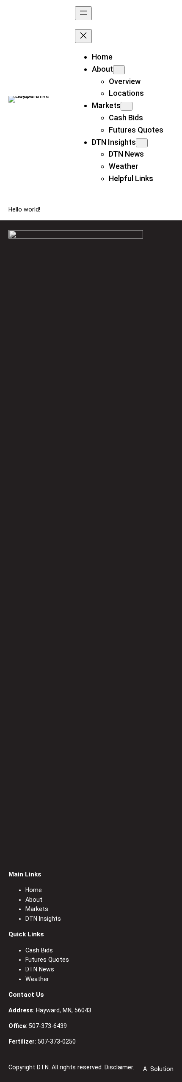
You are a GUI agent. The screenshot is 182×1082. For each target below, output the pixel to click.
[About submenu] (119, 69)
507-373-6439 (48, 1025)
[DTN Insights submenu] (142, 142)
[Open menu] (83, 13)
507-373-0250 (57, 1041)
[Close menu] (83, 36)
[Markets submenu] (126, 106)
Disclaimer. (119, 1067)
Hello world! (24, 209)
